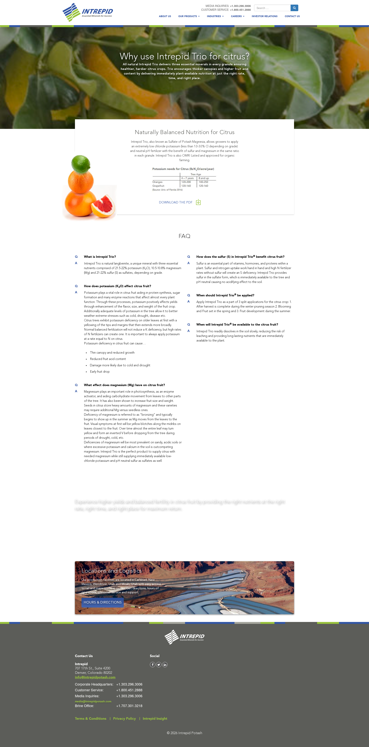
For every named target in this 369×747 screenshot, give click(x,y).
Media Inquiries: (87, 695)
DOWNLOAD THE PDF (176, 202)
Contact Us (292, 16)
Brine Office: (84, 705)
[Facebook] (152, 664)
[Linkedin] (165, 664)
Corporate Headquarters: (94, 684)
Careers (237, 16)
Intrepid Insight (155, 718)
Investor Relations (265, 16)
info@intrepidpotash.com (95, 677)
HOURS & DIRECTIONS (103, 602)
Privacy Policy (124, 718)
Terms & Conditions (90, 718)
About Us (165, 16)
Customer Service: (89, 689)
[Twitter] (158, 664)
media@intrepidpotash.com (93, 701)
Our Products (188, 16)
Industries (214, 16)
